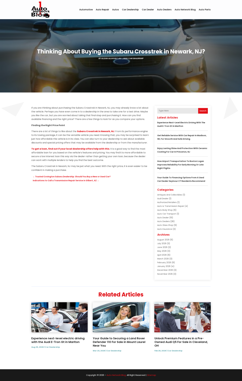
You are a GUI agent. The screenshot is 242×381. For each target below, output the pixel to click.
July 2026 (161, 243)
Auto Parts (205, 9)
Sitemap (151, 375)
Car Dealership (130, 9)
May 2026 (162, 251)
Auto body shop (165, 210)
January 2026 (163, 266)
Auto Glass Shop (165, 225)
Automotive (86, 9)
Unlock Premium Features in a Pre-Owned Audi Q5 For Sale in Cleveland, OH (181, 342)
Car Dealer (148, 9)
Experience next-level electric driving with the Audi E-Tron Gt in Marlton (58, 340)
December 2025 (165, 270)
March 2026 (163, 258)
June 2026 (162, 247)
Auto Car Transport (166, 213)
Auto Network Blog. (116, 375)
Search (203, 110)
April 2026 (162, 255)
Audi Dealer (162, 198)
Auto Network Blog (185, 9)
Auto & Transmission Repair (170, 206)
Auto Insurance (164, 229)
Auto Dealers (164, 9)
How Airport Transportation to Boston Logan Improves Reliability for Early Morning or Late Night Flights (180, 165)
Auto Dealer (163, 217)
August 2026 (163, 239)
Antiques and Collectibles (169, 194)
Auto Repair (102, 9)
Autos (115, 9)
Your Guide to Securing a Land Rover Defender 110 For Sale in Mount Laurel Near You (119, 342)
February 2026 (164, 262)
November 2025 (165, 274)
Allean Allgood (109, 58)
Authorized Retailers (167, 202)
